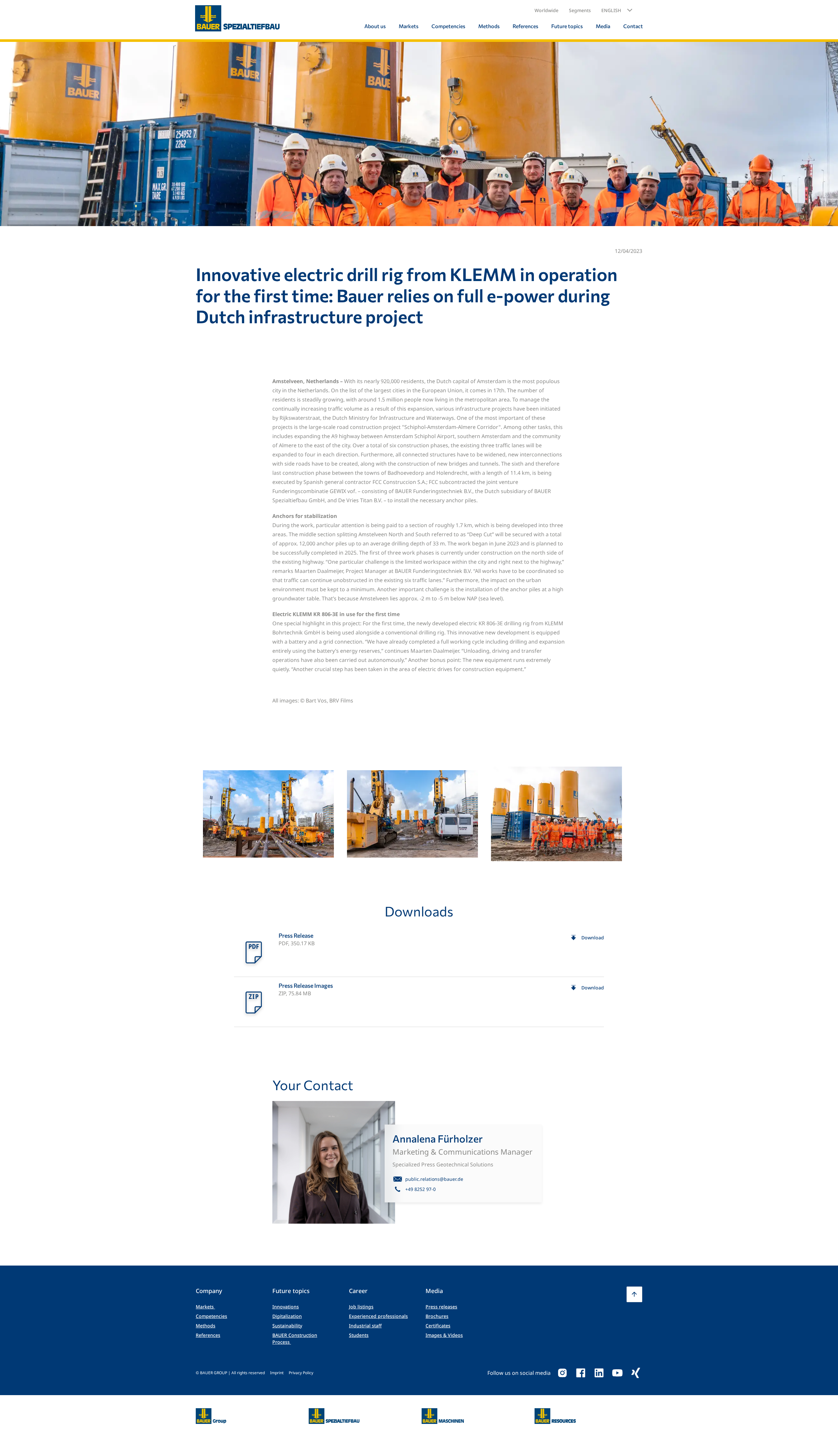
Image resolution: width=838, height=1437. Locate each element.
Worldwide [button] (546, 10)
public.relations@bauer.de (434, 1179)
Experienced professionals (378, 1316)
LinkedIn (599, 1372)
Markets (205, 1307)
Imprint (276, 1372)
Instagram (562, 1372)
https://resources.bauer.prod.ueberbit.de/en (555, 1412)
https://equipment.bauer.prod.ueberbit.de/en (443, 1412)
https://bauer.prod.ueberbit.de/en (211, 1412)
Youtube (617, 1372)
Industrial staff (365, 1325)
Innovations (285, 1307)
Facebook (580, 1372)
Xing (635, 1372)
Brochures (437, 1316)
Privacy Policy (301, 1372)
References (208, 1335)
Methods (205, 1325)
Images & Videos (444, 1335)
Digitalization (287, 1316)
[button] (617, 10)
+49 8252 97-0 (420, 1189)
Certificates (438, 1325)
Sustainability (287, 1325)
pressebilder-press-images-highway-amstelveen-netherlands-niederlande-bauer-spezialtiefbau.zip (419, 1002)
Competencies (211, 1316)
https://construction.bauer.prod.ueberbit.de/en (334, 1412)
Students (359, 1335)
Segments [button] (580, 10)
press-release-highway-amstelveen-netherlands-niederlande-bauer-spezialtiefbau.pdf (419, 952)
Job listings (361, 1307)
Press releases (441, 1307)
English (611, 10)
